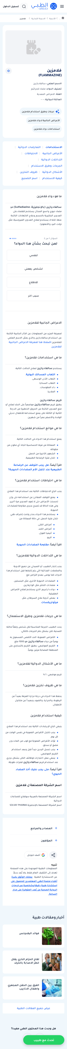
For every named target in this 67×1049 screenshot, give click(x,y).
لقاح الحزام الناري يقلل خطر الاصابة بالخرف (25, 961)
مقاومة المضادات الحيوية (33, 544)
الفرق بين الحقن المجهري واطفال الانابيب (23, 987)
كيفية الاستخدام (52, 178)
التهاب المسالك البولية (40, 374)
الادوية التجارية (38, 18)
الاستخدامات (53, 147)
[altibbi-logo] (44, 6)
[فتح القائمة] (61, 6)
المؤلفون (46, 840)
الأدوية (52, 18)
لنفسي (33, 255)
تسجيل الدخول (11, 6)
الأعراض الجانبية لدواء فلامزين (44, 120)
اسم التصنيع (29, 178)
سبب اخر (33, 296)
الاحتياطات (31, 153)
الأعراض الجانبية (52, 153)
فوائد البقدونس (29, 933)
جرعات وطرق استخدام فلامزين (38, 111)
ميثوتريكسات (49, 602)
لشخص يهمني (33, 269)
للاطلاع (33, 282)
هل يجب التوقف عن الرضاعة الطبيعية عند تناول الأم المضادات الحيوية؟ (35, 467)
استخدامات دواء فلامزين (47, 129)
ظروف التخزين (28, 172)
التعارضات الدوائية (29, 147)
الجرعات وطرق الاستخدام (46, 166)
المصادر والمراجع (41, 828)
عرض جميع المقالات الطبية (33, 1008)
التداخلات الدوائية (51, 159)
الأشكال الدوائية (52, 172)
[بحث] (24, 6)
